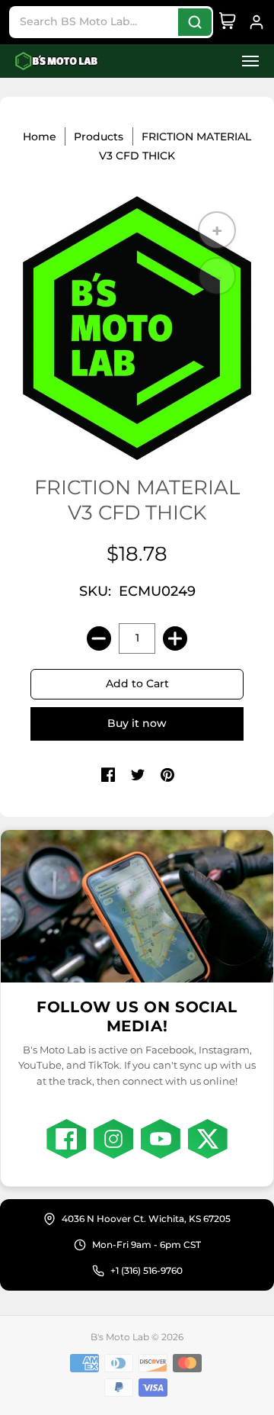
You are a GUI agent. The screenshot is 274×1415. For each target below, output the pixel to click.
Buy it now (137, 723)
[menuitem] (246, 61)
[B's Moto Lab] (57, 61)
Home (39, 136)
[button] (246, 61)
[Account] (256, 22)
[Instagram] (113, 1139)
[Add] (175, 638)
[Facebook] (66, 1139)
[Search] (195, 22)
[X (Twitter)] (208, 1139)
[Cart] (227, 22)
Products (98, 136)
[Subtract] (99, 638)
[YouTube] (160, 1139)
